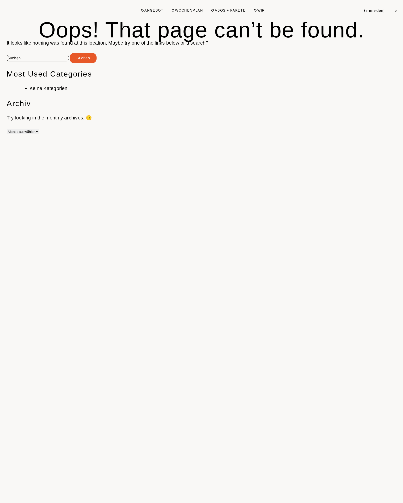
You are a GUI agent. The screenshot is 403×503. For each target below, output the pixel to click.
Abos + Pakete (230, 10)
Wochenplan (189, 10)
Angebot (153, 10)
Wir (261, 10)
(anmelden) (374, 10)
